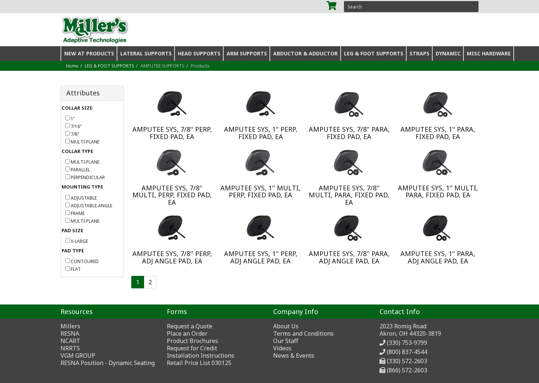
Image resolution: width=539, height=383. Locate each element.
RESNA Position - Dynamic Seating (107, 363)
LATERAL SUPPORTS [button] (146, 53)
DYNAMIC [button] (448, 53)
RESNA (69, 333)
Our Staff (285, 341)
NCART (70, 341)
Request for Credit (192, 348)
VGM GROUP (77, 355)
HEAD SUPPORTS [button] (199, 53)
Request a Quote (189, 326)
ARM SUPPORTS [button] (247, 53)
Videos (282, 348)
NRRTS (70, 348)
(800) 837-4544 (407, 351)
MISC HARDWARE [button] (489, 53)
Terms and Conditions (303, 333)
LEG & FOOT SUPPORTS (109, 66)
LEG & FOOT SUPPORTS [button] (373, 53)
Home (72, 66)
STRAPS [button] (419, 53)
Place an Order (187, 333)
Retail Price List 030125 (199, 363)
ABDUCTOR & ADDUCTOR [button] (305, 53)
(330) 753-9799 (407, 342)
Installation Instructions (200, 355)
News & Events (293, 355)
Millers (70, 326)
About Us (285, 326)
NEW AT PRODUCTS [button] (89, 53)
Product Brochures (192, 341)
